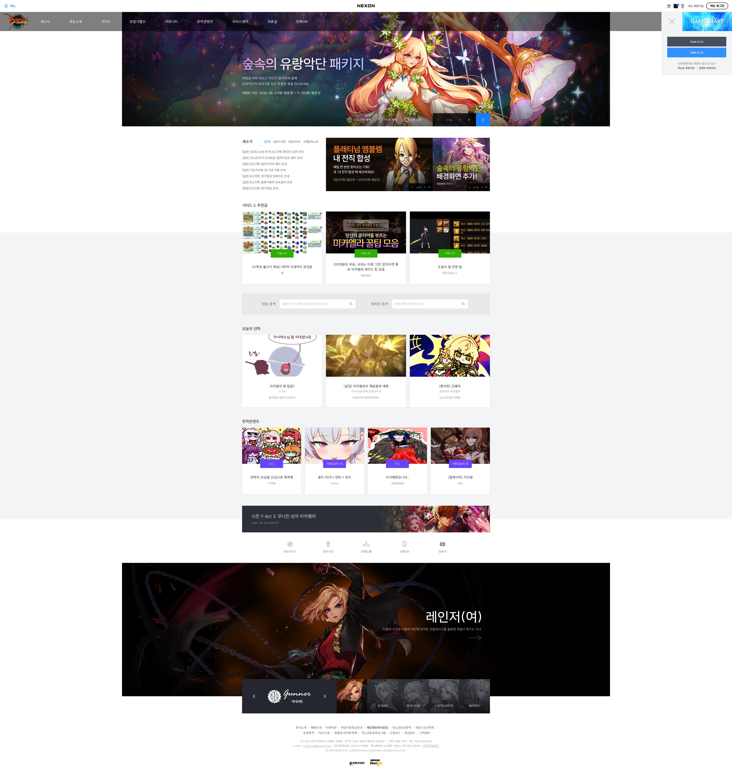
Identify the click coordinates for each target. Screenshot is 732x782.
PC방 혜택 (390, 120)
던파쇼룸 (366, 551)
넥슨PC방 (324, 733)
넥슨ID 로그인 (696, 41)
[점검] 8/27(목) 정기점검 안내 (260, 188)
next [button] (425, 187)
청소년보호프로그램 (374, 733)
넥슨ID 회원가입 (686, 68)
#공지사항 (279, 141)
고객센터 (424, 733)
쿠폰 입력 (416, 120)
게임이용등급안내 (351, 727)
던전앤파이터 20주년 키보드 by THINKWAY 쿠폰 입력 (461, 164)
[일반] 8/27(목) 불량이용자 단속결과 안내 (267, 182)
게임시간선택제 (424, 727)
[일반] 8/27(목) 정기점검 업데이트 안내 (265, 176)
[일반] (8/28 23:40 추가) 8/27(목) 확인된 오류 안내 (272, 152)
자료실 (272, 21)
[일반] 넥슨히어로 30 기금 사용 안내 (264, 170)
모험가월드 (138, 21)
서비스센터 (240, 21)
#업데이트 (294, 141)
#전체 (267, 141)
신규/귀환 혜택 (362, 120)
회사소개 (301, 727)
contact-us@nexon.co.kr (317, 746)
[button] (438, 120)
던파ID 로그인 (696, 52)
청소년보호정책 (401, 727)
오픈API (395, 733)
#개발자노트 (310, 141)
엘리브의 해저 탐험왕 (366, 69)
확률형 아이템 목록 (345, 733)
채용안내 (316, 727)
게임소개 (75, 21)
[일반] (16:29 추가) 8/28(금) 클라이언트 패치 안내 (272, 158)
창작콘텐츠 (205, 21)
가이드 (106, 21)
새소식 (45, 21)
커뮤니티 (171, 21)
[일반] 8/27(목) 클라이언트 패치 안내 (264, 164)
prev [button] (412, 187)
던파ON (301, 21)
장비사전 (328, 551)
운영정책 (308, 733)
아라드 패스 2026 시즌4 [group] (379, 164)
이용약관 (331, 727)
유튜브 (443, 551)
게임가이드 (290, 551)
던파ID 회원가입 (707, 68)
